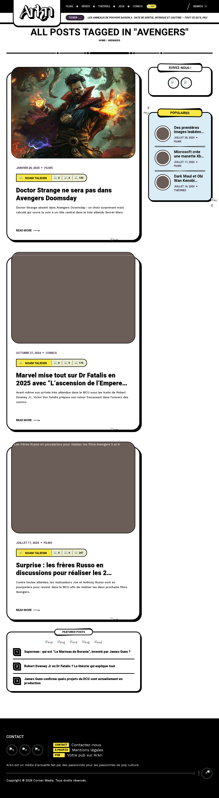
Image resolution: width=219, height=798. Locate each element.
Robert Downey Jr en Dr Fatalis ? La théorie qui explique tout (69, 666)
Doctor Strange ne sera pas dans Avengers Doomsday (64, 194)
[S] (73, 487)
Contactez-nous (86, 745)
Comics (51, 353)
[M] (73, 297)
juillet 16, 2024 (184, 186)
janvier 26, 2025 (28, 168)
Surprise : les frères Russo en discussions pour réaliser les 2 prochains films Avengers (61, 573)
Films (48, 168)
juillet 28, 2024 (184, 137)
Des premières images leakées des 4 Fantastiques (187, 134)
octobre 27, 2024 (28, 353)
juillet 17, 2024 (27, 543)
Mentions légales (87, 750)
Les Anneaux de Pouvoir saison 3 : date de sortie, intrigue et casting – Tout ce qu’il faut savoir (153, 17)
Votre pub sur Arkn (84, 755)
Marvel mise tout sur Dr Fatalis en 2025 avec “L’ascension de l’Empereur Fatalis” (72, 383)
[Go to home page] (37, 13)
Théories (180, 190)
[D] (73, 112)
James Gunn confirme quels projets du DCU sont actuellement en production (73, 681)
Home (102, 40)
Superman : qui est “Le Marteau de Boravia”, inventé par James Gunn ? (77, 651)
